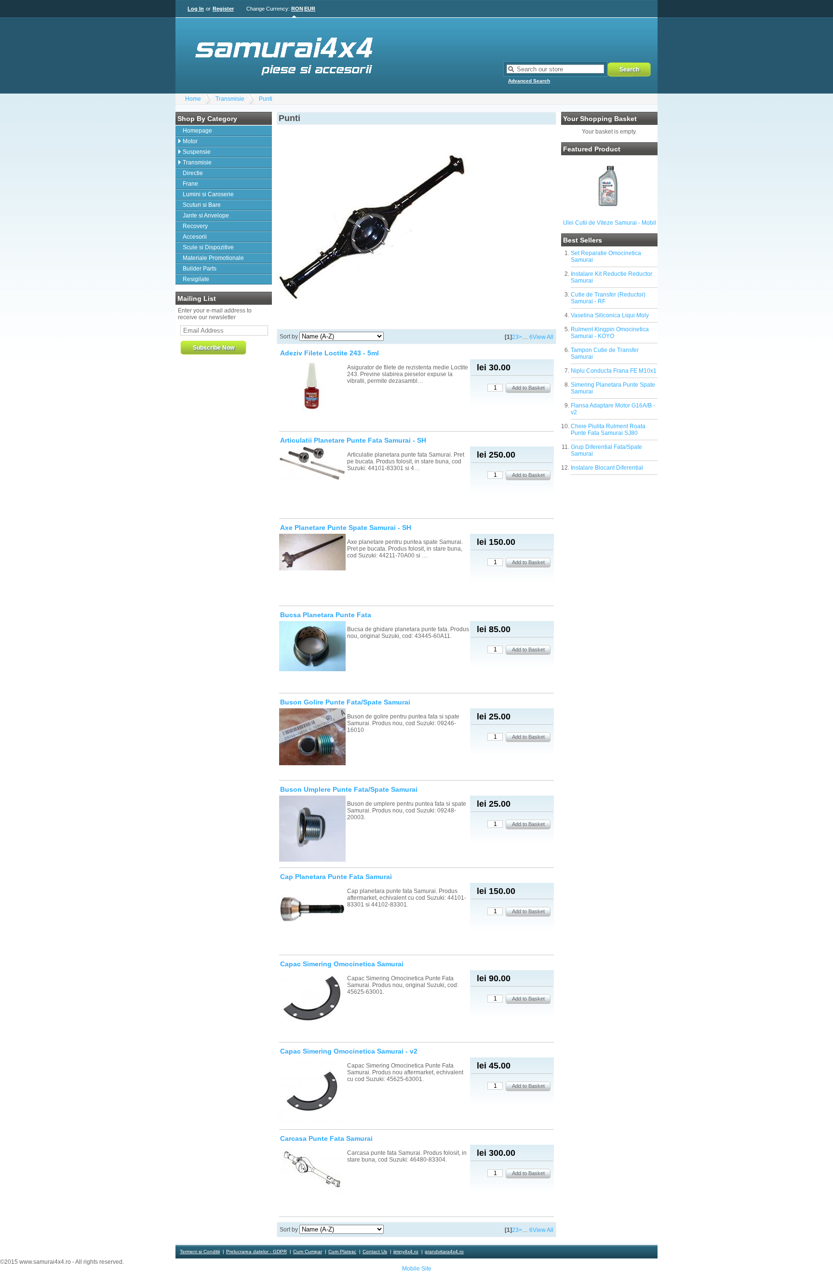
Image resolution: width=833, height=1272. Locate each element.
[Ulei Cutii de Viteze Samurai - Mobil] (609, 213)
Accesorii (195, 236)
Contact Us (375, 1251)
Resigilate (196, 279)
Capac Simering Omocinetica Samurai (341, 964)
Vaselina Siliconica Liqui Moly (610, 315)
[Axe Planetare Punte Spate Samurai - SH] (312, 553)
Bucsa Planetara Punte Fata (325, 615)
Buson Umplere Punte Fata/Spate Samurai (348, 789)
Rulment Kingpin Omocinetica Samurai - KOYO (610, 332)
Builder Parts (199, 268)
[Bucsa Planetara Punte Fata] (312, 647)
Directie (193, 173)
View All (543, 337)
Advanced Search (529, 80)
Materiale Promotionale (213, 258)
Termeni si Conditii (200, 1251)
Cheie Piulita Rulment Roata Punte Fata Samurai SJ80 (608, 429)
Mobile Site (416, 1268)
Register (223, 9)
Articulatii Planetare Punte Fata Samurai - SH (353, 440)
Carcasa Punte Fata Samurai (326, 1138)
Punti (265, 98)
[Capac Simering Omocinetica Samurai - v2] (312, 1091)
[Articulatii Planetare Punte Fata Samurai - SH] (312, 464)
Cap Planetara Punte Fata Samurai (336, 876)
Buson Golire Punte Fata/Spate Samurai (345, 702)
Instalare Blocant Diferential (607, 467)
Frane (190, 183)
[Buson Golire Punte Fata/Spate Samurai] (312, 737)
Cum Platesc (342, 1251)
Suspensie (197, 152)
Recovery (195, 226)
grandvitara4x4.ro (444, 1251)
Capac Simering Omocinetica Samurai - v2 (348, 1051)
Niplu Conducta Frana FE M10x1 (614, 370)
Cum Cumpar (307, 1251)
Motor (190, 141)
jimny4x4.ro (405, 1251)
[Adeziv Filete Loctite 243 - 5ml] (312, 386)
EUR (309, 9)
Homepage (197, 130)
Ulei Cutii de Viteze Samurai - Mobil (609, 222)
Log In (196, 9)
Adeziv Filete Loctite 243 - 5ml (329, 353)
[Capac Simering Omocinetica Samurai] (312, 999)
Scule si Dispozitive (208, 247)
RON (297, 9)
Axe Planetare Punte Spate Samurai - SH (345, 527)
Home (193, 98)
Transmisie (229, 98)
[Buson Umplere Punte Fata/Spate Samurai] (312, 829)
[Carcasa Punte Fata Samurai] (312, 1170)
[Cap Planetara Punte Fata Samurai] (312, 908)
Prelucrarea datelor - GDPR (256, 1251)
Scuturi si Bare (202, 205)
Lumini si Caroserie (208, 194)
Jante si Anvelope (206, 215)
